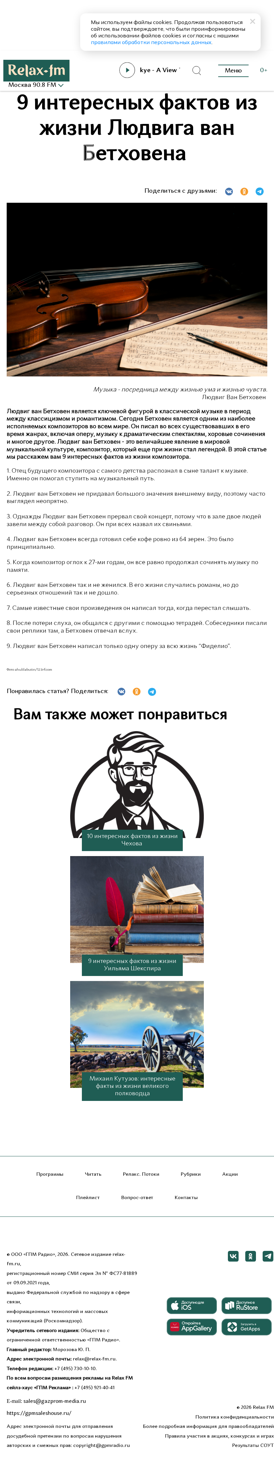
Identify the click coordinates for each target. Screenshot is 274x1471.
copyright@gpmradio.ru (101, 1445)
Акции (230, 1174)
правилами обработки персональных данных (151, 42)
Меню (233, 70)
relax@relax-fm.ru (94, 1359)
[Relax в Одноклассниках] (251, 1256)
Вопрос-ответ (137, 1197)
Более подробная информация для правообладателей (208, 1426)
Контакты (186, 1197)
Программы (49, 1174)
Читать (93, 1174)
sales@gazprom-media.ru (54, 1401)
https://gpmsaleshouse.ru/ (39, 1413)
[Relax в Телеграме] (268, 1256)
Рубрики (191, 1174)
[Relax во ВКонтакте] (233, 1256)
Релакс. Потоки (141, 1174)
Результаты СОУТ (253, 1445)
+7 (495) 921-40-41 (95, 1388)
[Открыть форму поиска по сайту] (196, 71)
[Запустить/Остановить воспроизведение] (127, 70)
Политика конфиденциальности (234, 1417)
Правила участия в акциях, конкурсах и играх (219, 1436)
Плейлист (88, 1197)
